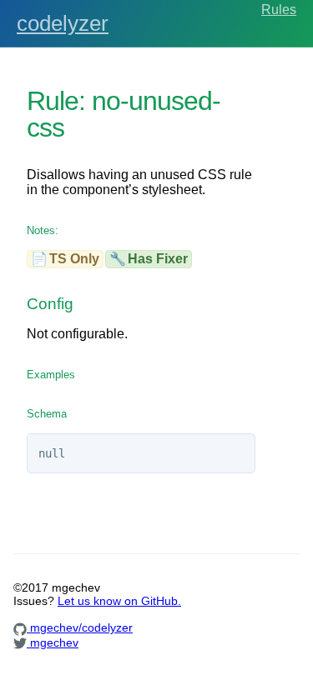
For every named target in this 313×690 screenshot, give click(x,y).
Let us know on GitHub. (119, 601)
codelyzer (63, 23)
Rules (278, 9)
